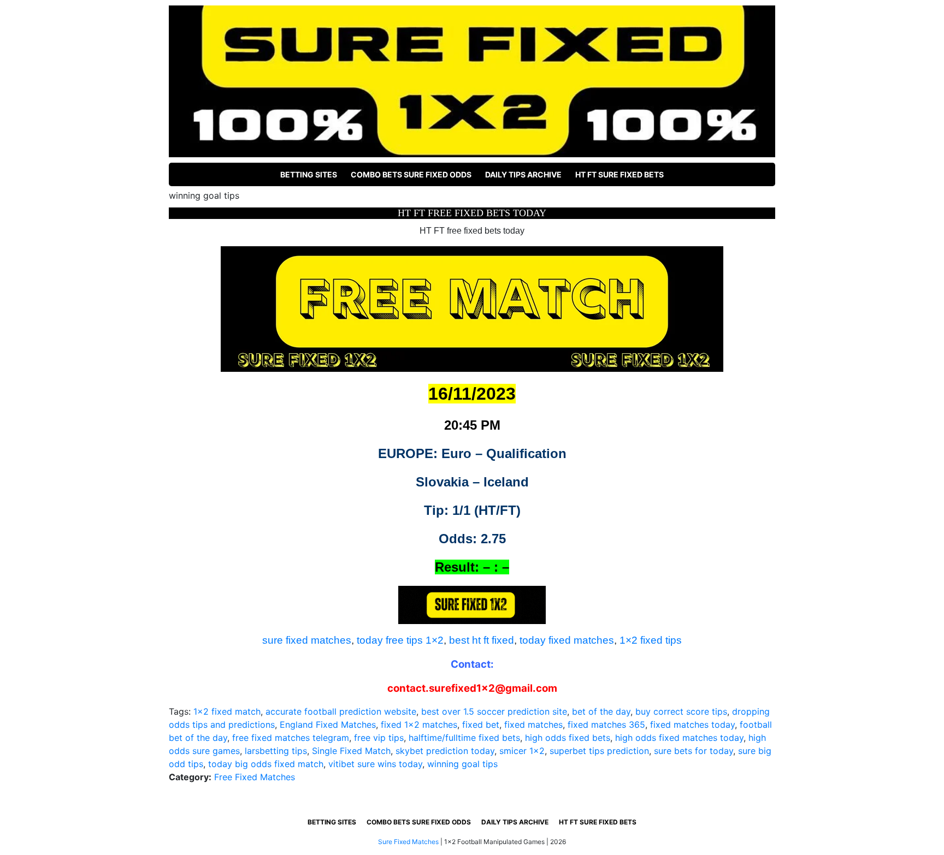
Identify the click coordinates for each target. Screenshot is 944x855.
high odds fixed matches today (679, 737)
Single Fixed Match (351, 750)
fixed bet (480, 724)
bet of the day (601, 711)
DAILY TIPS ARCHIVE (523, 174)
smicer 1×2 (522, 750)
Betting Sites (308, 174)
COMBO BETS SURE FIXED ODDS (411, 174)
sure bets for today (693, 750)
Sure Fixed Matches (408, 842)
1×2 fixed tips (651, 640)
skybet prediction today (445, 750)
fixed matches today (692, 724)
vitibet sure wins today (375, 763)
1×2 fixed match (227, 711)
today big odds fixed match (265, 763)
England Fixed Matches (328, 724)
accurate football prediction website (341, 711)
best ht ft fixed (481, 640)
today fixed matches (567, 640)
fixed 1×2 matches (419, 724)
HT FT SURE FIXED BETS (619, 174)
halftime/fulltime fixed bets (464, 737)
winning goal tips (462, 763)
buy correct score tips (681, 711)
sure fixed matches (306, 640)
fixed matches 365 (606, 724)
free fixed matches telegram (290, 737)
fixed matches (533, 724)
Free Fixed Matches (254, 776)
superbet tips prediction (599, 750)
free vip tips (379, 737)
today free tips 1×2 (400, 640)
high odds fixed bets (567, 737)
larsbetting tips (276, 750)
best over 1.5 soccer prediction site (494, 711)
